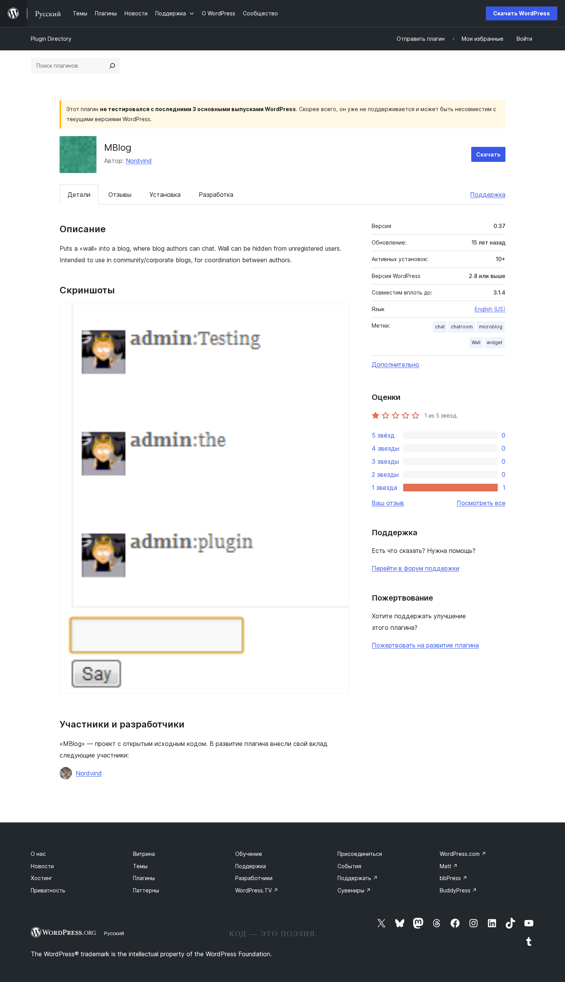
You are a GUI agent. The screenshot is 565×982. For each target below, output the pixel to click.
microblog (490, 327)
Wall (476, 342)
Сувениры (354, 890)
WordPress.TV (256, 890)
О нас (38, 854)
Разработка (216, 194)
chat (440, 327)
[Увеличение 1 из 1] (339, 314)
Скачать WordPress (521, 13)
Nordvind (139, 161)
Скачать (488, 154)
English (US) (490, 309)
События (349, 866)
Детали (79, 194)
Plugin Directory (51, 38)
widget (494, 342)
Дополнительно (395, 364)
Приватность (48, 890)
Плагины (144, 878)
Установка (165, 194)
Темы (140, 866)
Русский (114, 933)
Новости (42, 866)
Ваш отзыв (388, 503)
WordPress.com (463, 854)
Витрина (144, 854)
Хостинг (41, 878)
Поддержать (357, 878)
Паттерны (146, 890)
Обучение (248, 854)
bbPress (453, 878)
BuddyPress (458, 890)
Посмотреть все (481, 503)
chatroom (462, 327)
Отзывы (119, 194)
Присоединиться (359, 854)
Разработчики (254, 878)
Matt (449, 866)
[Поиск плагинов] (112, 65)
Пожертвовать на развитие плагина (425, 645)
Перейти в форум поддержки (415, 568)
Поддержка (487, 194)
